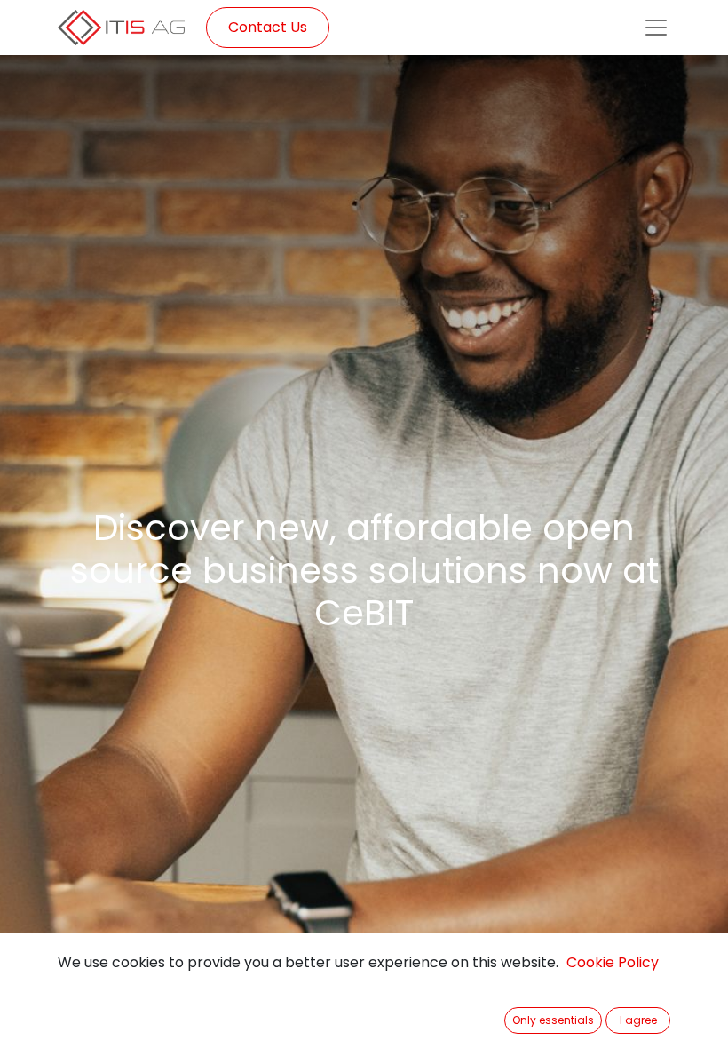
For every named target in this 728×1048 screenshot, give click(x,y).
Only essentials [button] (553, 1020)
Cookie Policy (612, 962)
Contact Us (267, 27)
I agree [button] (638, 1020)
